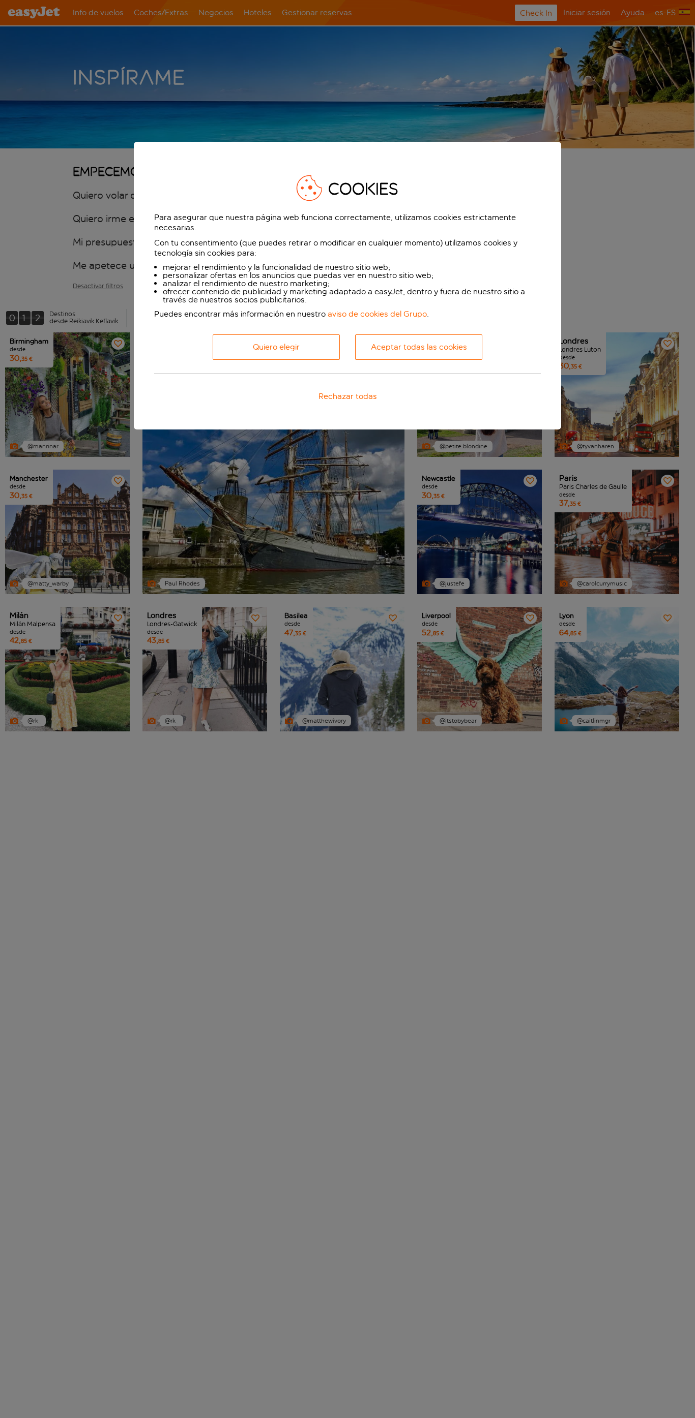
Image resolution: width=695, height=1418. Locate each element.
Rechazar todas (347, 397)
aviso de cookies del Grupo (377, 314)
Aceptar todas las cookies (419, 347)
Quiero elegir (276, 347)
